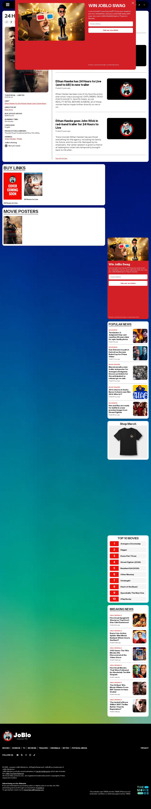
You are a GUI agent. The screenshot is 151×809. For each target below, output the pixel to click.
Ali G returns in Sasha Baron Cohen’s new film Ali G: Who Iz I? (119, 392)
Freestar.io (40, 788)
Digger (123, 550)
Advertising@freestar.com (34, 790)
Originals (55, 748)
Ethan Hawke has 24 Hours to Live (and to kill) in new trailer (78, 83)
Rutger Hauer (26, 103)
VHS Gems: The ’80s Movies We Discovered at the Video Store (119, 654)
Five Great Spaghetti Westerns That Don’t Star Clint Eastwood (119, 620)
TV (24, 748)
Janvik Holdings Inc (43, 771)
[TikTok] (139, 5)
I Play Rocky (125, 599)
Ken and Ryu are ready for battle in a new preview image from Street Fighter (119, 409)
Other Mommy (127, 574)
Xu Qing (18, 103)
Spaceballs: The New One (132, 593)
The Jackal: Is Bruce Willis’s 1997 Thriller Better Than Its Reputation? (119, 705)
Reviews (32, 748)
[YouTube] (17, 755)
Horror (16, 748)
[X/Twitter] (22, 755)
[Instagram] (30, 755)
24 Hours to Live (11, 203)
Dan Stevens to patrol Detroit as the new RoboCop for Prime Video (119, 353)
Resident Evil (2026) (129, 568)
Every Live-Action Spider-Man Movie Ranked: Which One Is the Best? (120, 636)
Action (7, 139)
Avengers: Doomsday (130, 543)
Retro (66, 748)
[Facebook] (26, 755)
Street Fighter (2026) (130, 562)
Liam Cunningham (39, 103)
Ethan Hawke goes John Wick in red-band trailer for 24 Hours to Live (77, 124)
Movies (6, 748)
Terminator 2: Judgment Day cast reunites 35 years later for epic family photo (119, 336)
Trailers (43, 748)
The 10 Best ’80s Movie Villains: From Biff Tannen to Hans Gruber (119, 688)
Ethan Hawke (10, 103)
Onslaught (125, 580)
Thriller (19, 139)
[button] (7, 4)
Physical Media (79, 748)
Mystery (13, 139)
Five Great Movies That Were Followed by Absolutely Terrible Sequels (120, 671)
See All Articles (61, 158)
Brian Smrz (9, 110)
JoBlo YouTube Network (14, 773)
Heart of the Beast (129, 587)
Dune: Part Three (128, 556)
